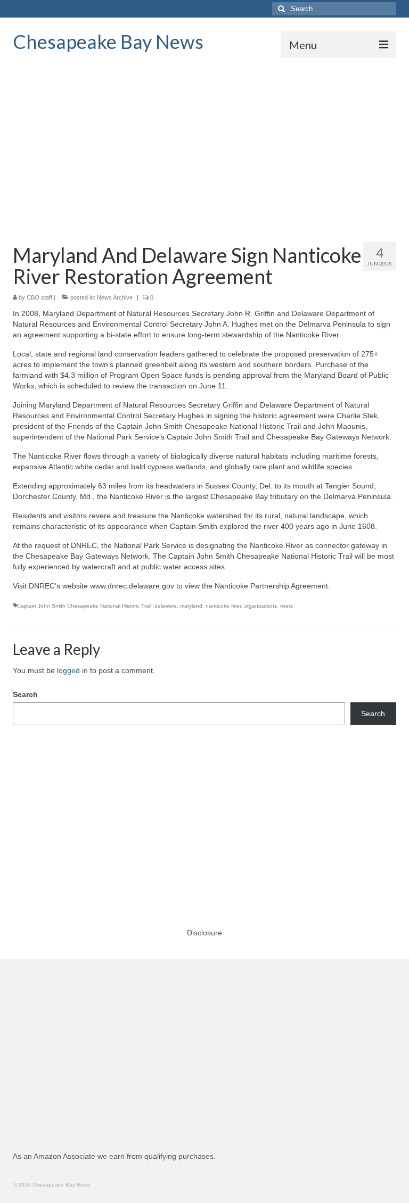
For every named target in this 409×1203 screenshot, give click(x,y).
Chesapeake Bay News (108, 41)
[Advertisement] (204, 137)
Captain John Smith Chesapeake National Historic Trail (84, 606)
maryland (191, 606)
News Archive (115, 297)
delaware (165, 606)
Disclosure (204, 932)
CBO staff (39, 297)
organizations (260, 606)
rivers (286, 606)
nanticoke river (223, 606)
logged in (72, 670)
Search (25, 694)
